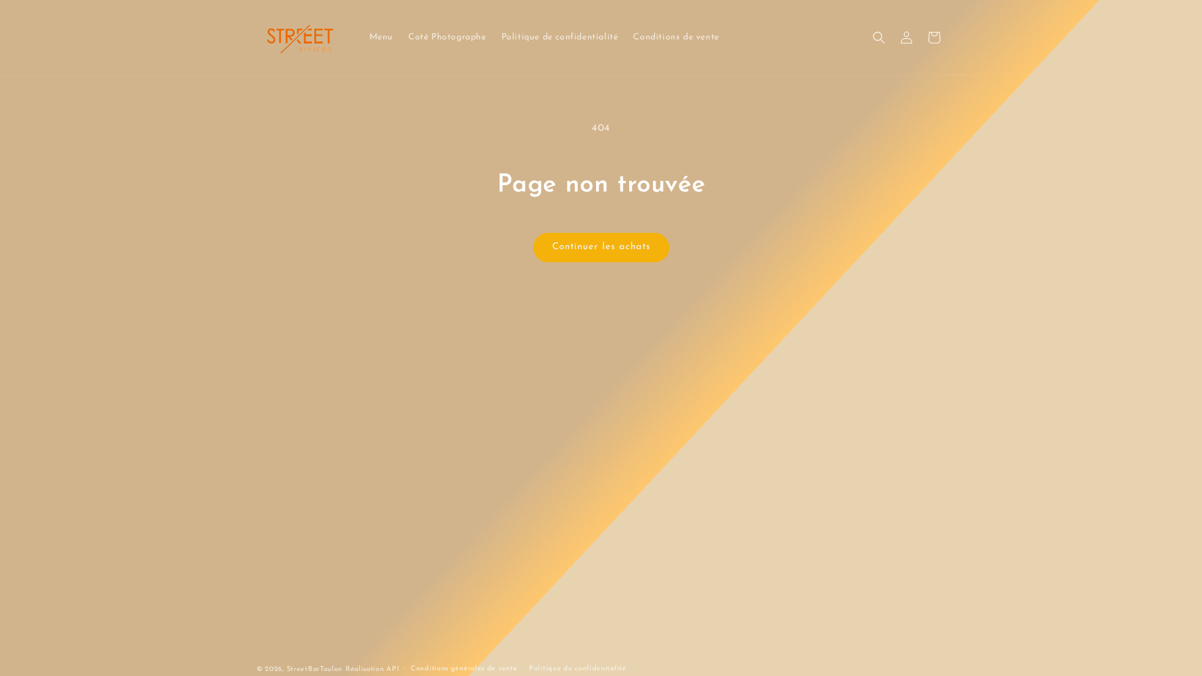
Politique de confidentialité (578, 668)
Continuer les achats (601, 247)
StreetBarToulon (315, 669)
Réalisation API (372, 669)
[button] (879, 37)
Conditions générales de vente (464, 668)
